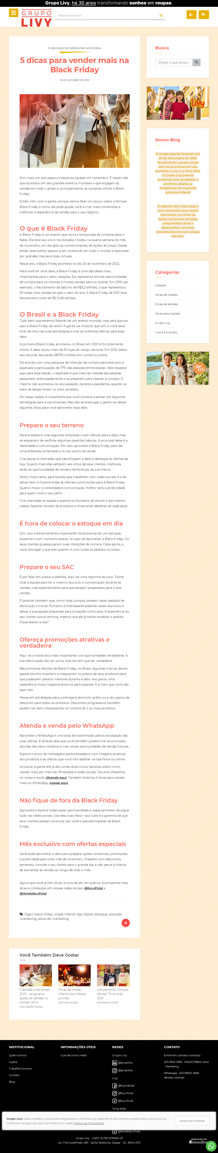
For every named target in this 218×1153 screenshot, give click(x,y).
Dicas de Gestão (166, 294)
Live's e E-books (166, 332)
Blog (12, 1081)
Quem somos (17, 1055)
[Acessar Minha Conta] (191, 14)
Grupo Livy (162, 323)
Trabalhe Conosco (20, 1068)
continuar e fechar (192, 1120)
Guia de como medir (74, 1055)
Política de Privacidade (88, 1123)
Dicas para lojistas (167, 313)
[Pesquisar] (196, 62)
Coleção (160, 285)
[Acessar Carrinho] (204, 14)
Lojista (13, 1062)
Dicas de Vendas (166, 304)
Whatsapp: (171, 1073)
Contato (14, 1075)
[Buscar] (161, 15)
